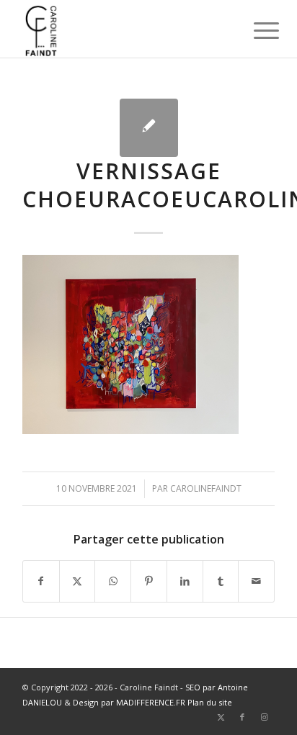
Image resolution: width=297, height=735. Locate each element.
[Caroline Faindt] (123, 29)
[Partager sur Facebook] (41, 581)
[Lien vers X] (220, 717)
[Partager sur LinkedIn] (185, 581)
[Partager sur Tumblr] (221, 581)
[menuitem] (255, 30)
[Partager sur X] (77, 581)
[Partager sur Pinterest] (149, 581)
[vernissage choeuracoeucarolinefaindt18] (149, 128)
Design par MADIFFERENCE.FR (129, 702)
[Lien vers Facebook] (242, 717)
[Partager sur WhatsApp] (112, 581)
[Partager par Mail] (256, 581)
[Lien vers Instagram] (264, 717)
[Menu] (255, 30)
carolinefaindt (205, 488)
